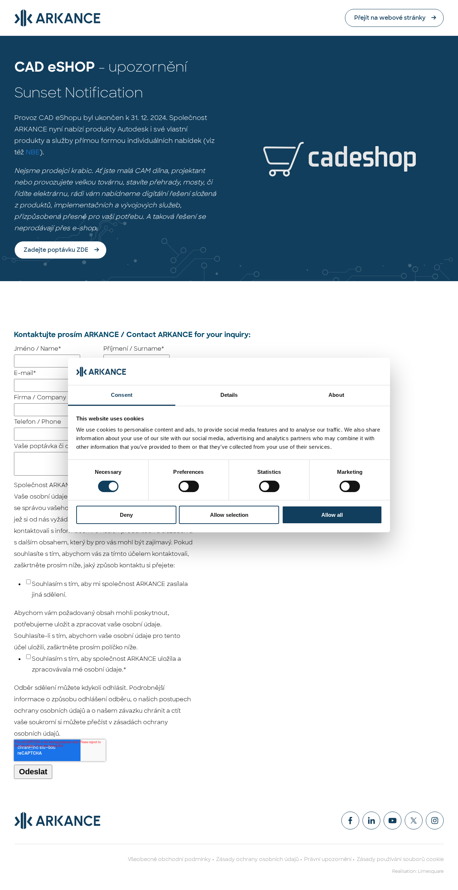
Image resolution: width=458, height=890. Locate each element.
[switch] (189, 486)
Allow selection (229, 515)
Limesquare (431, 871)
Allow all (332, 515)
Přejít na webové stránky (389, 17)
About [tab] (336, 395)
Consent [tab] (121, 395)
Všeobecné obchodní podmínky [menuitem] (169, 859)
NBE (33, 152)
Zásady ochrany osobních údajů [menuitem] (257, 859)
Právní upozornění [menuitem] (327, 859)
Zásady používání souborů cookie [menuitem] (400, 859)
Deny (126, 515)
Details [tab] (229, 395)
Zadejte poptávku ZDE (56, 250)
